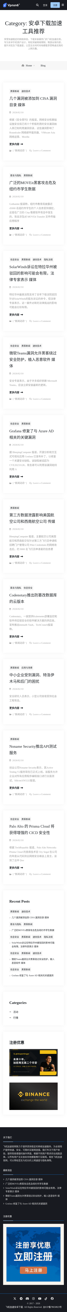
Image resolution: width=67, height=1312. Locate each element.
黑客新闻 (14, 911)
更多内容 (14, 144)
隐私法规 (48, 937)
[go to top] (58, 1300)
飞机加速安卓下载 (14, 1307)
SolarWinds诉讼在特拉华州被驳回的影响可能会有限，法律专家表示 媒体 (33, 273)
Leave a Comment (42, 150)
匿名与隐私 (15, 924)
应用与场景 (27, 668)
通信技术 (26, 911)
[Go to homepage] (11, 5)
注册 (55, 5)
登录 (45, 5)
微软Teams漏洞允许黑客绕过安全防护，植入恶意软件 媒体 (33, 359)
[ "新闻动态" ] (20, 150)
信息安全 (14, 937)
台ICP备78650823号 (52, 1307)
